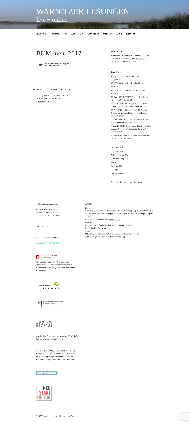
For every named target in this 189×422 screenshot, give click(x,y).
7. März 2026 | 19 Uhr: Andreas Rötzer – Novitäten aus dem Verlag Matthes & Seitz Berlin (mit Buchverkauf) (131, 129)
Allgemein (115, 151)
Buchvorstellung (117, 159)
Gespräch (115, 166)
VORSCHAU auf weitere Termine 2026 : (127, 83)
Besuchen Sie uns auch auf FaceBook (126, 182)
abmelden (133, 61)
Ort (81, 34)
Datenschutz (76, 416)
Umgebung (93, 34)
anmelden (140, 58)
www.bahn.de (114, 219)
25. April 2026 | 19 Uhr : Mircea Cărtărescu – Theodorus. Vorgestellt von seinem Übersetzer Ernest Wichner (130, 113)
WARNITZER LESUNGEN (82, 11)
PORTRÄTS (70, 34)
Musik (113, 170)
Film (112, 162)
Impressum (65, 416)
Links (119, 34)
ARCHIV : (115, 87)
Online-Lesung (117, 173)
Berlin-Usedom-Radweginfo (96, 228)
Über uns (107, 34)
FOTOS (55, 34)
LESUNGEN (42, 34)
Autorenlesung (117, 155)
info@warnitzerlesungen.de (47, 204)
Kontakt (130, 34)
